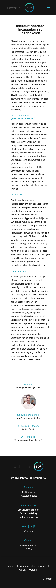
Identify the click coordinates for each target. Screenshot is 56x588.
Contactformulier (28, 545)
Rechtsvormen (28, 492)
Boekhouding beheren (28, 510)
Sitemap (47, 578)
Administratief (28, 566)
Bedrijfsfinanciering (28, 517)
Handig (22, 569)
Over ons (28, 531)
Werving (33, 569)
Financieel (12, 566)
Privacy (28, 549)
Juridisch (42, 566)
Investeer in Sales (28, 496)
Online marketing (28, 513)
